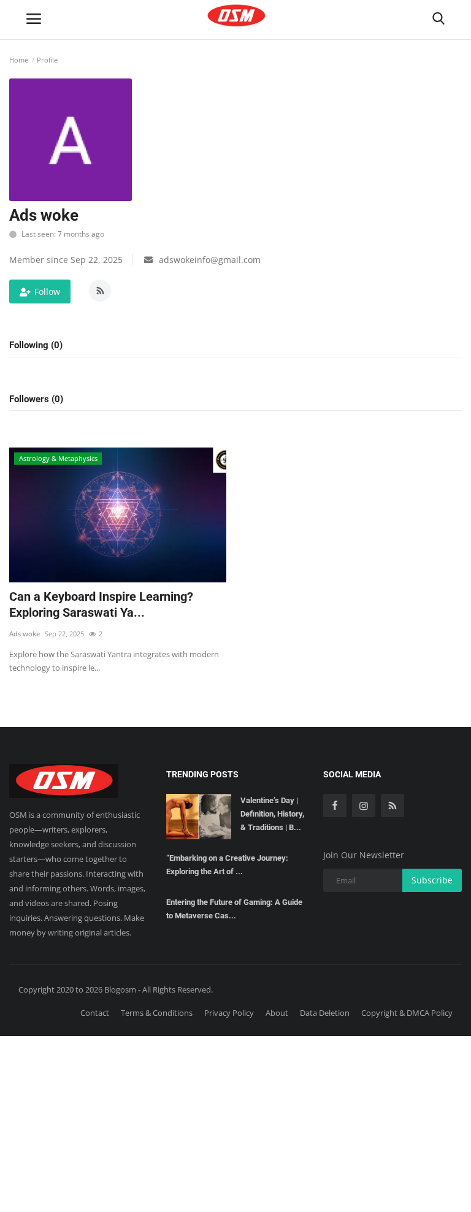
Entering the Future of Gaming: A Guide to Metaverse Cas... (234, 909)
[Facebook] (335, 805)
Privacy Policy (229, 1012)
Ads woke (24, 633)
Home (18, 59)
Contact (94, 1012)
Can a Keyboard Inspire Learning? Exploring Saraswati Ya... (101, 604)
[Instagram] (363, 805)
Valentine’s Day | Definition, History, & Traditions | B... (272, 814)
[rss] (392, 805)
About (277, 1012)
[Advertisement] (235, 1122)
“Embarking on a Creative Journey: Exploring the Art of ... (227, 864)
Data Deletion (325, 1012)
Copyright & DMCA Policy (407, 1012)
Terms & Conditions (157, 1012)
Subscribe (432, 880)
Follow (47, 291)
